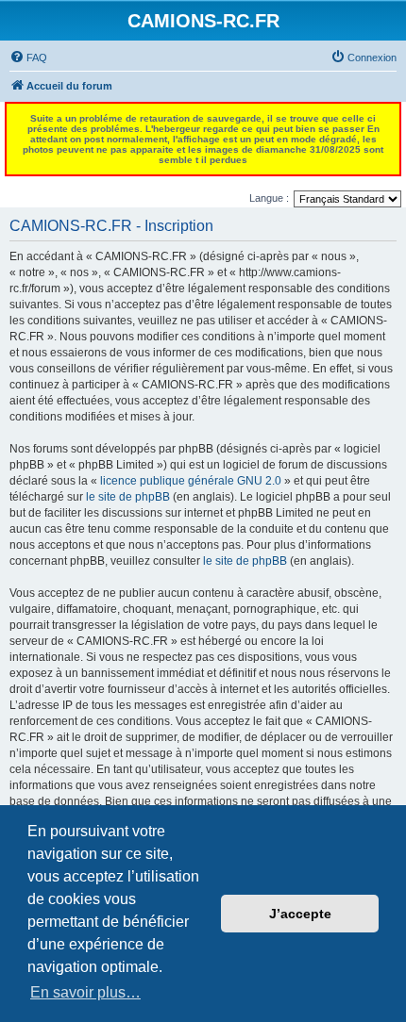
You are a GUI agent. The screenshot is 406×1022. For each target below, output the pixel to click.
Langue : (269, 198)
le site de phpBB (128, 496)
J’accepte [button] (300, 913)
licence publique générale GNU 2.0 (190, 480)
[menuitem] (28, 57)
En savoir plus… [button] (85, 992)
